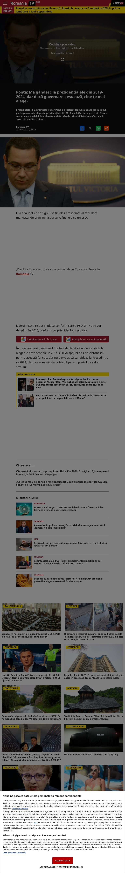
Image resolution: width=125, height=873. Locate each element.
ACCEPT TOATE (62, 860)
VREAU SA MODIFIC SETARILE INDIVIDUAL (61, 867)
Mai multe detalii (20, 808)
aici (35, 822)
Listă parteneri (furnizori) (14, 852)
